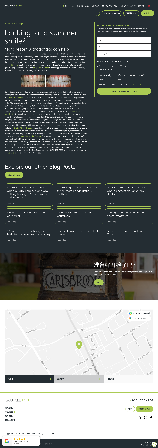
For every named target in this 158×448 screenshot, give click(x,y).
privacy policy (136, 84)
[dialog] (154, 444)
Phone (101, 80)
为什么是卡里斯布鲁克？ (110, 6)
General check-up (106, 66)
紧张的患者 (95, 6)
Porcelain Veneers (16, 97)
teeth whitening (11, 65)
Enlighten (37, 67)
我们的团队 (124, 6)
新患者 (87, 6)
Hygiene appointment (131, 66)
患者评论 (133, 6)
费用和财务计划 (77, 6)
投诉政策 (48, 444)
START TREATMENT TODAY (124, 91)
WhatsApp (121, 80)
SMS (111, 80)
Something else (105, 69)
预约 (130, 409)
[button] (67, 6)
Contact (11, 153)
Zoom (46, 67)
